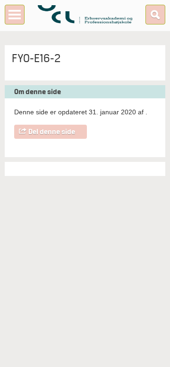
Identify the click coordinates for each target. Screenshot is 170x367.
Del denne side (51, 132)
